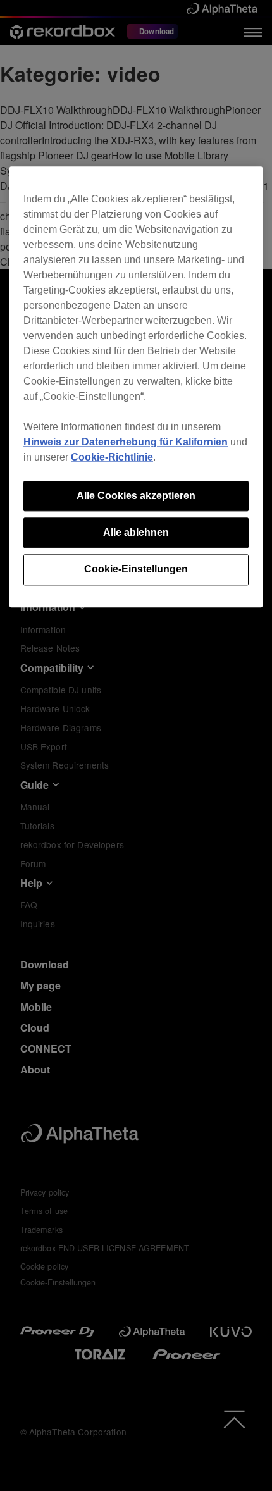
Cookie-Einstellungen (136, 569)
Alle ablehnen (136, 532)
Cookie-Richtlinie (112, 457)
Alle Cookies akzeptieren (136, 495)
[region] (136, 386)
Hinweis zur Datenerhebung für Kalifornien (125, 441)
